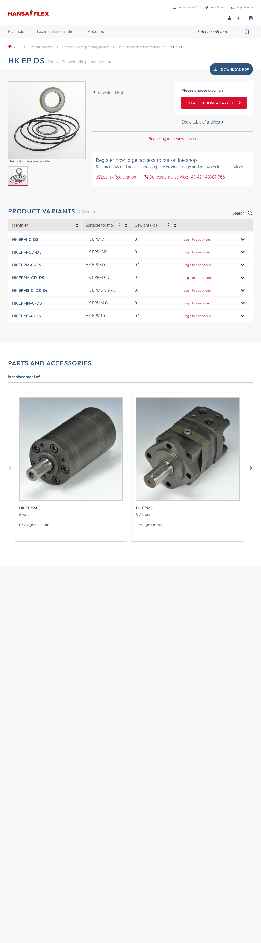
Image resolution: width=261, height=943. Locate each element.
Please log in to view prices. (172, 138)
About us (96, 31)
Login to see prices (197, 239)
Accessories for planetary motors (86, 47)
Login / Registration (118, 177)
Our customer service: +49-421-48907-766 (186, 177)
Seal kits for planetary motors (139, 47)
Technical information (56, 31)
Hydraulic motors (41, 47)
